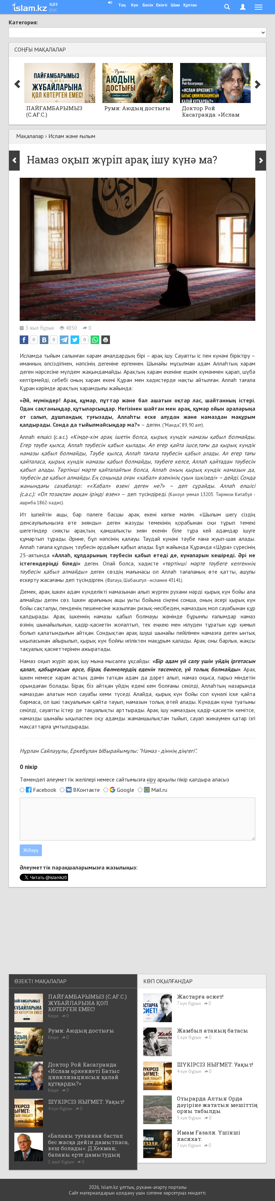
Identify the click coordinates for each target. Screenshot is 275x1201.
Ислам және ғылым (71, 135)
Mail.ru (159, 790)
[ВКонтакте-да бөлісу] (44, 339)
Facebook (44, 790)
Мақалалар (30, 135)
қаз (53, 3)
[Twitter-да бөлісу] (75, 339)
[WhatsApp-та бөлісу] (95, 339)
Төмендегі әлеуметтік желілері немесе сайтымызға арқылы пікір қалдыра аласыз (124, 779)
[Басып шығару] (105, 339)
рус (53, 9)
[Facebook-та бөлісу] (24, 339)
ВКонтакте (86, 790)
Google (125, 790)
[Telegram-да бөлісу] (64, 339)
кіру (151, 779)
